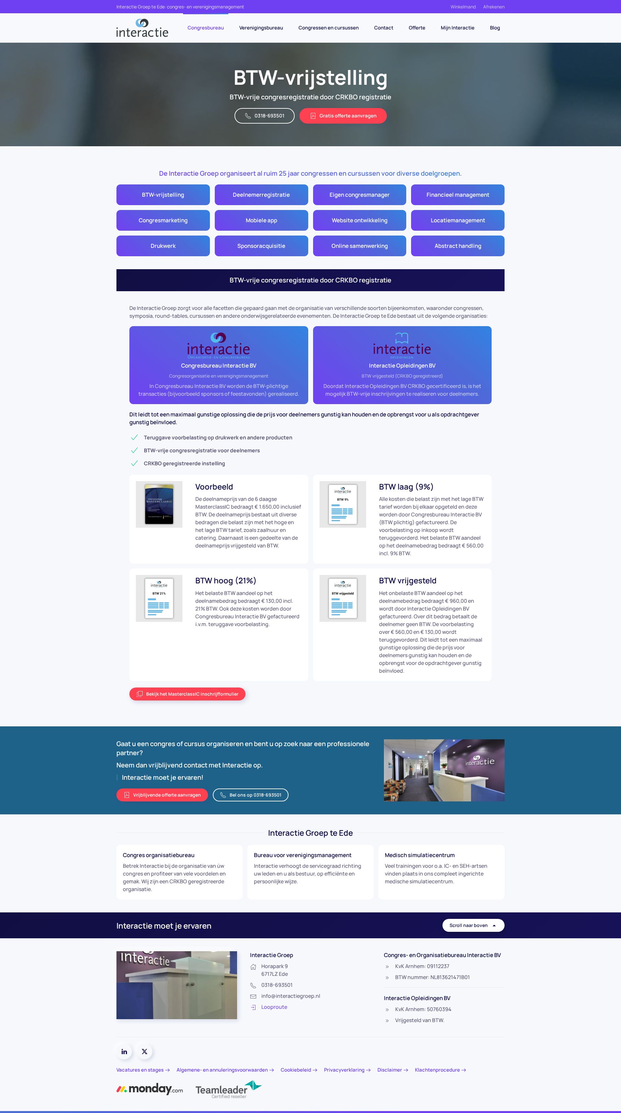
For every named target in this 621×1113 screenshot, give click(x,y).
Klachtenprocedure (437, 1069)
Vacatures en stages (140, 1069)
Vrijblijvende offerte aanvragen (167, 795)
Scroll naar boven (469, 925)
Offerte (417, 27)
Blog (495, 27)
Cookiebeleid (296, 1069)
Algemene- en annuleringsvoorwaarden (222, 1069)
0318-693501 (269, 115)
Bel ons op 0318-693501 (255, 795)
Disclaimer (389, 1069)
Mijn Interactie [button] (457, 27)
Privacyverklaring (344, 1069)
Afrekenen (494, 7)
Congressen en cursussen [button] (329, 27)
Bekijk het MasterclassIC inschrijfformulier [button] (192, 694)
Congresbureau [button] (206, 27)
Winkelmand (463, 7)
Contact (383, 27)
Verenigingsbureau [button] (261, 27)
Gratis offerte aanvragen (348, 115)
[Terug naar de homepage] (142, 27)
